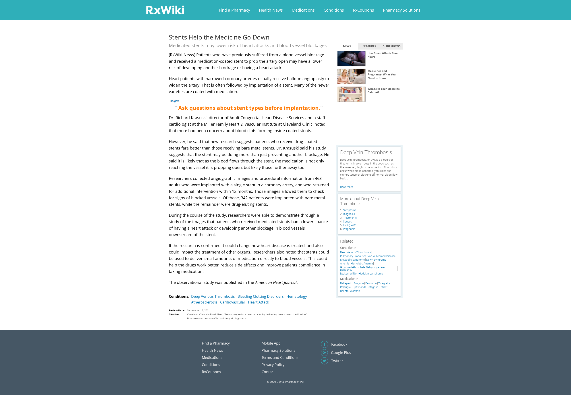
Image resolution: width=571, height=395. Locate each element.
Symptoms (349, 210)
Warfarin (355, 291)
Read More (346, 187)
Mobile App (271, 343)
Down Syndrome (376, 259)
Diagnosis (349, 214)
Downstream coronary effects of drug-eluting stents (216, 318)
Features (369, 46)
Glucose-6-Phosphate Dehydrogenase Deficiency (362, 268)
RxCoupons (363, 10)
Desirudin (371, 283)
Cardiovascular (232, 302)
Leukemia (346, 273)
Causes (347, 221)
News (347, 46)
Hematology (296, 296)
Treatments (350, 217)
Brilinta (344, 291)
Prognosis (349, 229)
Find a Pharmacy (234, 10)
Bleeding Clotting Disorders (261, 296)
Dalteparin (346, 283)
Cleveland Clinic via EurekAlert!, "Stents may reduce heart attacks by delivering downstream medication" (247, 314)
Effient (383, 287)
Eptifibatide (359, 287)
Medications (303, 10)
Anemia (344, 263)
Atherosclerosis (204, 302)
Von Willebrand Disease (381, 256)
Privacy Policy (273, 364)
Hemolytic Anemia (362, 263)
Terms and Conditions (280, 357)
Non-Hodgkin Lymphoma (368, 273)
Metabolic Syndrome (352, 259)
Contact (268, 371)
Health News (271, 10)
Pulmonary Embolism (353, 256)
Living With (349, 225)
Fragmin (359, 283)
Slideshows (392, 46)
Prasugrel (345, 287)
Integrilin (373, 287)
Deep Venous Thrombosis (213, 296)
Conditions (334, 10)
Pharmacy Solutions (401, 10)
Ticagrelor (384, 283)
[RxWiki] (165, 10)
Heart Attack (258, 302)
